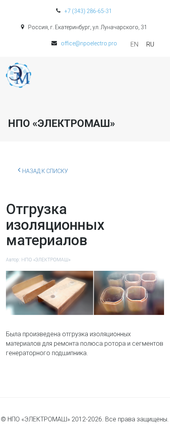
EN (134, 44)
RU (150, 44)
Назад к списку (45, 171)
